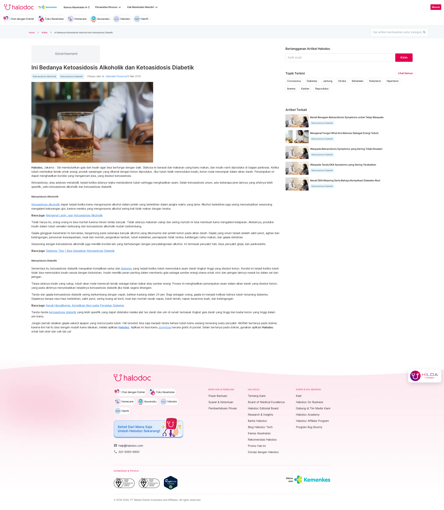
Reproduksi (321, 88)
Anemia (291, 88)
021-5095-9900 (126, 452)
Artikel (45, 32)
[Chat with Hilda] (424, 375)
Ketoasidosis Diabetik (71, 76)
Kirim (403, 57)
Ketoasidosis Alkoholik (44, 76)
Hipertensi (393, 81)
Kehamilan (357, 81)
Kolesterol (375, 81)
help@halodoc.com (128, 445)
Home (32, 32)
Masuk (436, 7)
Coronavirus (294, 81)
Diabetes (312, 81)
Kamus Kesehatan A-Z (77, 7)
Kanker (305, 88)
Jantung (327, 81)
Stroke (342, 81)
